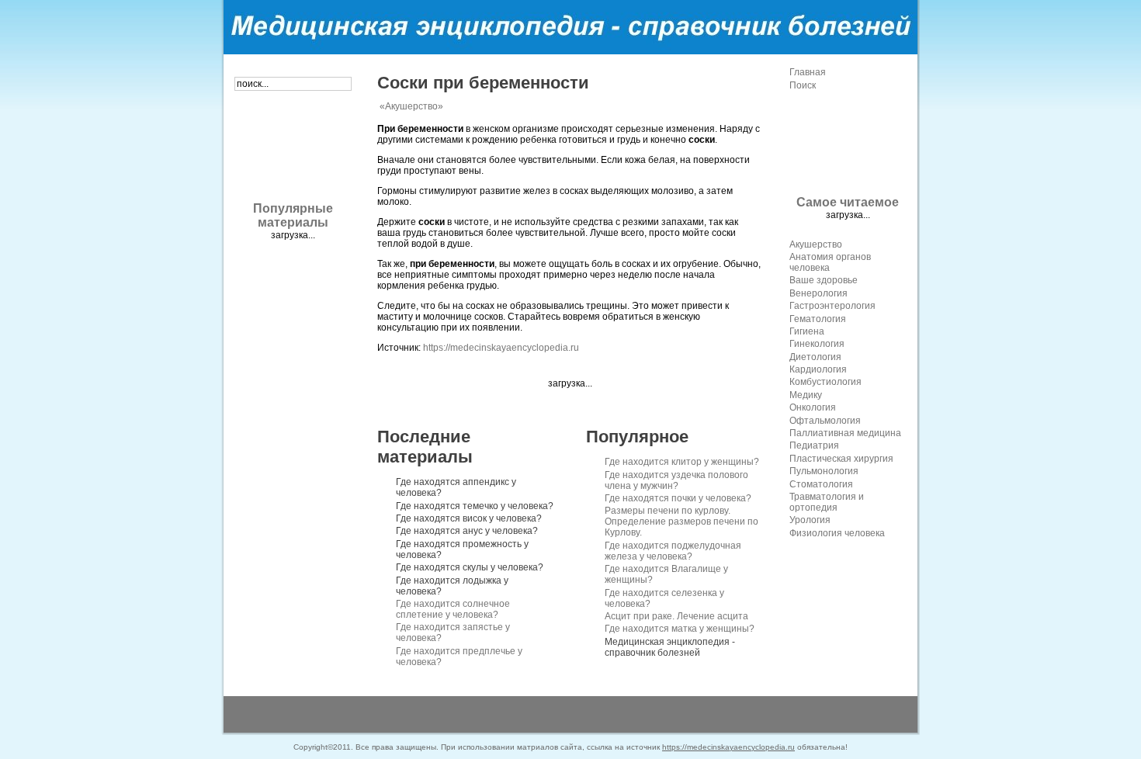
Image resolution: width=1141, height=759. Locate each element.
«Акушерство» (411, 106)
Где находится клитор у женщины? (682, 461)
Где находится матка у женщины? (679, 628)
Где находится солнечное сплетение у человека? (453, 609)
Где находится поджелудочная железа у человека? (673, 551)
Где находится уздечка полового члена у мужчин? (676, 480)
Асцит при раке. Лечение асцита (676, 616)
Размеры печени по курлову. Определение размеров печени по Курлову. (681, 521)
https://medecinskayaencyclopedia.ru (501, 347)
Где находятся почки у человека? (678, 498)
